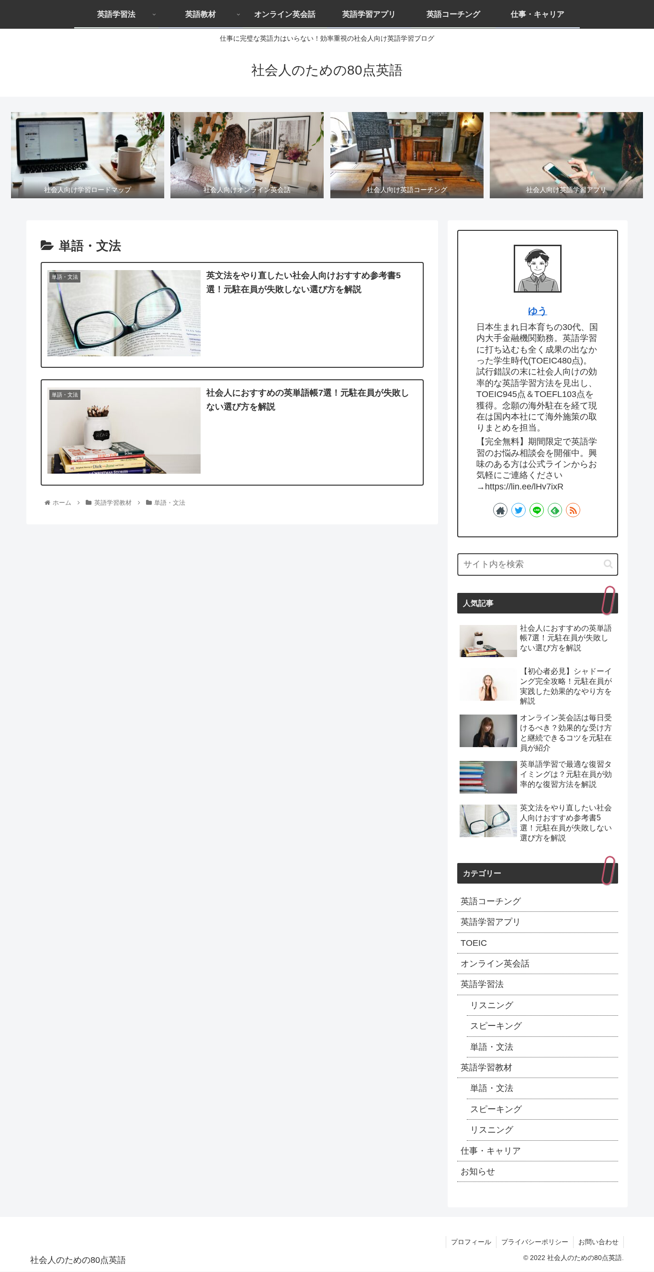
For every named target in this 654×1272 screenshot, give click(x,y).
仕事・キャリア (491, 1151)
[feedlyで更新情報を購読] (555, 510)
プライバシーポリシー (534, 1242)
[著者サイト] (500, 510)
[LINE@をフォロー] (537, 510)
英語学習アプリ (491, 922)
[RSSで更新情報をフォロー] (573, 510)
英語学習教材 (486, 1067)
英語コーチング (491, 901)
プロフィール (471, 1242)
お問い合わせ (598, 1242)
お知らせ (478, 1171)
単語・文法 (491, 1047)
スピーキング (496, 1026)
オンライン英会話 (495, 963)
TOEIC (474, 943)
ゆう (537, 311)
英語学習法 (482, 984)
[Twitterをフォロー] (518, 510)
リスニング (491, 1005)
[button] (608, 563)
